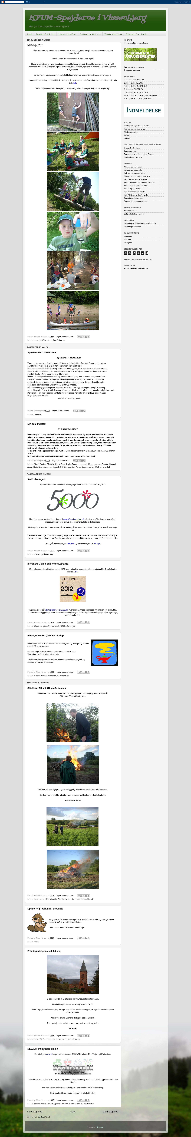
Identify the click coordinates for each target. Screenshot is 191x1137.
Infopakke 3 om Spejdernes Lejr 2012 (47, 563)
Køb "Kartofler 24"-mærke (134, 192)
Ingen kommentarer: (65, 337)
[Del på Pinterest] (88, 336)
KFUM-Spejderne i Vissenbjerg (87, 18)
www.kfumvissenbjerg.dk (74, 519)
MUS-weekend (46, 340)
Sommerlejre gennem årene (135, 201)
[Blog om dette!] (81, 336)
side (76, 572)
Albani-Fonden (40, 464)
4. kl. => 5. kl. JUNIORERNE (135, 86)
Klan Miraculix (51, 899)
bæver (36, 340)
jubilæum (45, 554)
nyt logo (97, 543)
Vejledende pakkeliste (133, 170)
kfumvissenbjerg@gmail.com (136, 43)
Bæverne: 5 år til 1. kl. (45, 34)
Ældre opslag (110, 1111)
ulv (64, 340)
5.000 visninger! (36, 479)
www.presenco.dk (55, 456)
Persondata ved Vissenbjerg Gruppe (139, 154)
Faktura (127, 138)
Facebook (128, 236)
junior (45, 626)
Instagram (128, 243)
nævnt (49, 1054)
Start (72, 1111)
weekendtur (89, 1104)
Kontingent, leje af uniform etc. (136, 126)
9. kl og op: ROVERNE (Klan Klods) (138, 98)
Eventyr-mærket (40, 676)
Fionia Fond (60, 464)
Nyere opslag (34, 1111)
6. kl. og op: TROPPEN (133, 89)
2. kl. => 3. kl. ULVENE (133, 83)
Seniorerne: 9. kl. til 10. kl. (136, 34)
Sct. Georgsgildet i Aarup (70, 467)
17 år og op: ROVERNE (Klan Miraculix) (140, 95)
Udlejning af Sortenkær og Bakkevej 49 (140, 224)
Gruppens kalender (132, 70)
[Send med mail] (78, 336)
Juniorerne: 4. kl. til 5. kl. (90, 34)
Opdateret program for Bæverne (45, 908)
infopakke (38, 626)
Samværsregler (130, 151)
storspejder (71, 626)
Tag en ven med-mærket (134, 67)
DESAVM (50, 464)
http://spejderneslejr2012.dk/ (56, 610)
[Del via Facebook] (86, 336)
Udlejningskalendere (132, 227)
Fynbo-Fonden (72, 464)
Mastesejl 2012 (130, 211)
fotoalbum (52, 676)
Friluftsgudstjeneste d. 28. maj (44, 951)
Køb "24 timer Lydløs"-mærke (136, 195)
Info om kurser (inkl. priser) (135, 129)
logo (51, 554)
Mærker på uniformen (133, 167)
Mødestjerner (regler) (133, 157)
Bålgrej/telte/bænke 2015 (134, 214)
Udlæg (126, 135)
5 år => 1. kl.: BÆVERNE (134, 80)
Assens (37, 1104)
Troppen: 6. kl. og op (113, 34)
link (74, 83)
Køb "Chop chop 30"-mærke (135, 186)
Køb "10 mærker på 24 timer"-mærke (139, 182)
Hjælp (29, 34)
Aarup (77, 1039)
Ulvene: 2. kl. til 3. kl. (67, 34)
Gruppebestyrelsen (132, 148)
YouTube (127, 239)
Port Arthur (57, 340)
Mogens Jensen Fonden (98, 464)
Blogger (100, 1127)
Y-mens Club (105, 467)
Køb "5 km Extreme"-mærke (135, 179)
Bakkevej (37, 414)
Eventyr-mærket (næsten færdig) (45, 635)
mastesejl (83, 464)
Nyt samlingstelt (36, 424)
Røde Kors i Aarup (40, 467)
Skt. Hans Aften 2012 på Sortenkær (46, 688)
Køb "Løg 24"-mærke (132, 189)
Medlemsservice (130, 132)
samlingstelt (54, 467)
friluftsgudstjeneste (47, 1039)
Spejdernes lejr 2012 (90, 467)
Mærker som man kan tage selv (137, 176)
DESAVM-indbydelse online (42, 1048)
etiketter (71, 543)
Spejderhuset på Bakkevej (41, 352)
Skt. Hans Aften (64, 899)
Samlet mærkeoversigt (133, 198)
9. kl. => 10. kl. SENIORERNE (136, 92)
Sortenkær (61, 676)
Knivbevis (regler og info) (134, 173)
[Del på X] (83, 336)
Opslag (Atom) (44, 1117)
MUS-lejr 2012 (35, 45)
